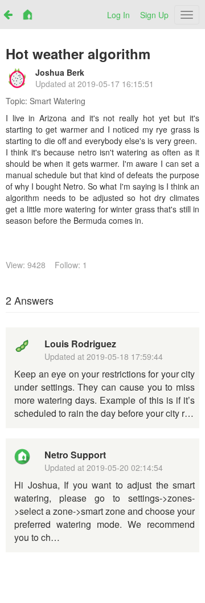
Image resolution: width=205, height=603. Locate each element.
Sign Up (154, 14)
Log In (118, 14)
